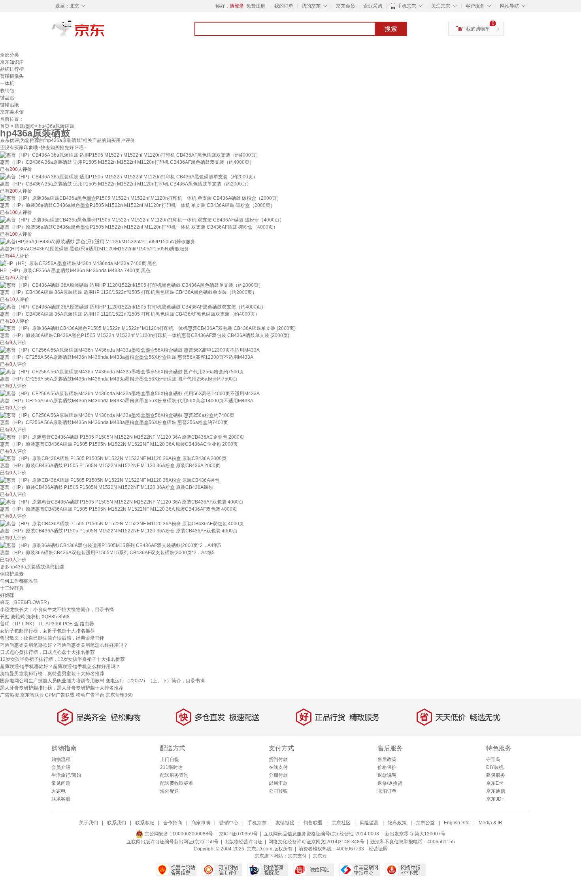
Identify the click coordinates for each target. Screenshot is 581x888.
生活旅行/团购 (66, 775)
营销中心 (228, 823)
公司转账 (278, 791)
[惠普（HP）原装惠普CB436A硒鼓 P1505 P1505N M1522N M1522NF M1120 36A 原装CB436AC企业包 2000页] (122, 436)
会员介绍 (60, 767)
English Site (457, 823)
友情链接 (284, 823)
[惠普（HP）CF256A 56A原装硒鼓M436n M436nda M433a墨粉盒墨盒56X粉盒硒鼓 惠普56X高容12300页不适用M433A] (130, 349)
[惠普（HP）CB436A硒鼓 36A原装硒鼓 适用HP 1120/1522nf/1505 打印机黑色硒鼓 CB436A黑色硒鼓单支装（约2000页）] (131, 285)
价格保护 (386, 767)
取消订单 (386, 791)
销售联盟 (313, 823)
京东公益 (425, 823)
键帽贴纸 (9, 105)
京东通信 (495, 791)
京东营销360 (119, 695)
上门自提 (169, 759)
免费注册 (255, 6)
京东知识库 (12, 62)
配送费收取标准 (176, 783)
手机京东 (406, 6)
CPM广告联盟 (60, 695)
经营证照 (378, 849)
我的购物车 (478, 29)
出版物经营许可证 (243, 841)
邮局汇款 (278, 783)
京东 (104, 32)
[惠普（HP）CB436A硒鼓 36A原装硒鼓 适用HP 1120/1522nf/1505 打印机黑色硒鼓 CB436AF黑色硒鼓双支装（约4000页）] (133, 306)
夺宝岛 (493, 759)
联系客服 (60, 799)
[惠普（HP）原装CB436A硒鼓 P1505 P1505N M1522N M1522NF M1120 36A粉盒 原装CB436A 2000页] (113, 458)
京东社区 (341, 823)
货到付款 (278, 759)
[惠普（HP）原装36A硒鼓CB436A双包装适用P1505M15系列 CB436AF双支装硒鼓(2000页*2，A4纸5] (110, 545)
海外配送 (169, 791)
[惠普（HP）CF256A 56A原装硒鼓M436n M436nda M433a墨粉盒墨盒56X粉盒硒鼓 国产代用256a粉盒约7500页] (122, 371)
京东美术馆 (12, 112)
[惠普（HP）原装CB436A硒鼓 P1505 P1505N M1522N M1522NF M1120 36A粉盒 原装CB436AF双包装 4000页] (122, 523)
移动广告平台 (90, 695)
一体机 (7, 83)
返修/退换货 (389, 783)
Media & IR (490, 823)
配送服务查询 (174, 775)
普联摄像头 (12, 76)
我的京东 (311, 6)
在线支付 (278, 767)
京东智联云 (32, 695)
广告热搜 (9, 695)
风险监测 (369, 823)
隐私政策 (397, 823)
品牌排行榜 (12, 69)
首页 (4, 126)
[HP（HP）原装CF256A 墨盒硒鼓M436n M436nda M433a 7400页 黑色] (78, 263)
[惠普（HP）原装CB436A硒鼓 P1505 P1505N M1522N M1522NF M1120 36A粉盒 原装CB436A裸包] (109, 480)
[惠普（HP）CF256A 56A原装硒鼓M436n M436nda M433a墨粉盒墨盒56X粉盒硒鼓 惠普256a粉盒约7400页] (117, 415)
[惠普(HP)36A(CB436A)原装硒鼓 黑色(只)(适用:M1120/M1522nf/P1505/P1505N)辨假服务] (97, 241)
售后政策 (386, 759)
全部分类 (9, 55)
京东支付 (297, 856)
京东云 (320, 856)
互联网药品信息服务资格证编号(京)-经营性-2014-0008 (321, 834)
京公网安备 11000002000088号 (178, 834)
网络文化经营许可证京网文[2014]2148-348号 (316, 841)
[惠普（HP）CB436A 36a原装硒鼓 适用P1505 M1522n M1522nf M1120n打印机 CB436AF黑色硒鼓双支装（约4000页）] (130, 154)
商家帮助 (200, 823)
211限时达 (171, 767)
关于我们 (88, 823)
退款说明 (386, 775)
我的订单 (283, 6)
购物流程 (60, 759)
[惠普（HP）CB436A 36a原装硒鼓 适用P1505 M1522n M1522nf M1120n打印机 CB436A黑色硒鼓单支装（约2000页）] (129, 176)
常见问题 (60, 783)
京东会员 (345, 6)
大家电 (58, 791)
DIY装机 (495, 767)
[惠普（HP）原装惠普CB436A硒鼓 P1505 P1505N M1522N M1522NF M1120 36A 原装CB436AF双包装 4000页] (121, 501)
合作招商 (172, 823)
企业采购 (372, 6)
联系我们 (116, 823)
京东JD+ (495, 799)
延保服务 (495, 775)
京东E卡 (495, 783)
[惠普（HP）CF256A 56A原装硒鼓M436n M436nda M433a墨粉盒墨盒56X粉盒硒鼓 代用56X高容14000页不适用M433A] (130, 393)
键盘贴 (7, 97)
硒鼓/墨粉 (25, 126)
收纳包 (7, 90)
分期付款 (278, 775)
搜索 (391, 28)
